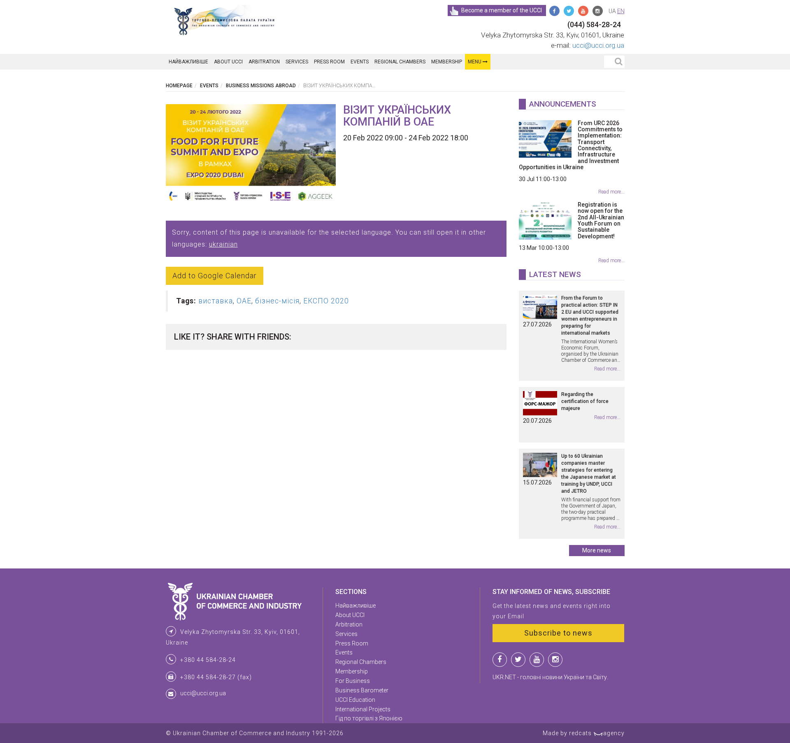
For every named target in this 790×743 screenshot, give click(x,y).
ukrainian (223, 244)
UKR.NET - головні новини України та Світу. (550, 677)
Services (297, 62)
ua (612, 11)
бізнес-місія (277, 301)
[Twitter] (569, 11)
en (621, 11)
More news (596, 550)
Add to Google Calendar (214, 275)
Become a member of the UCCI (501, 10)
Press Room (329, 62)
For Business (352, 681)
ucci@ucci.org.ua (598, 45)
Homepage (179, 86)
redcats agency (597, 733)
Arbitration (264, 62)
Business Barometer (361, 690)
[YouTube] (583, 11)
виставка (215, 301)
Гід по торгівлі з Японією (368, 718)
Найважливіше (188, 62)
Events (360, 62)
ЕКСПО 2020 (326, 301)
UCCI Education (355, 699)
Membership (446, 62)
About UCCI (228, 62)
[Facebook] (554, 11)
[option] (251, 155)
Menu (475, 62)
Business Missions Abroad (261, 86)
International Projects (362, 709)
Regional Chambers (399, 62)
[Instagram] (597, 11)
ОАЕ (244, 301)
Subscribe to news (558, 633)
